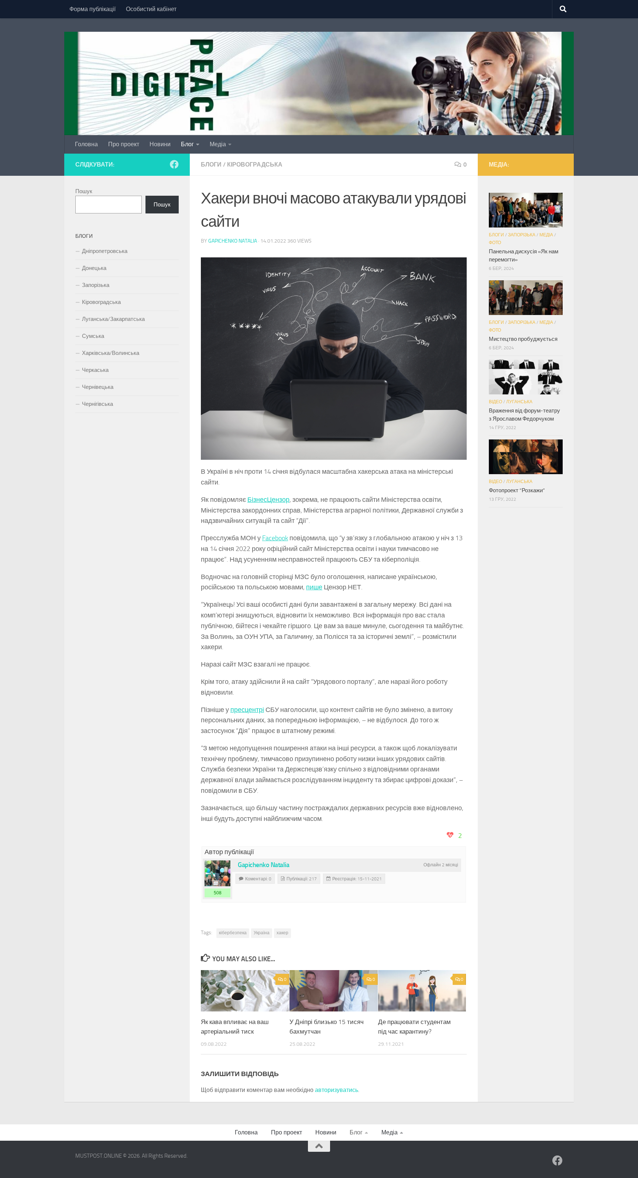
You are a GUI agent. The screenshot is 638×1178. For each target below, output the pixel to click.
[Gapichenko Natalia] (217, 873)
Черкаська (95, 370)
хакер (282, 932)
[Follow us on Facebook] (174, 164)
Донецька (94, 268)
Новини (160, 144)
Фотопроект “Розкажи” (517, 490)
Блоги (211, 164)
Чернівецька (97, 387)
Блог (187, 144)
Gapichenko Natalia (232, 241)
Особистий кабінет (151, 9)
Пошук (83, 191)
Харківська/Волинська (110, 353)
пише (314, 587)
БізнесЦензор (268, 500)
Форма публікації (92, 9)
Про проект (123, 144)
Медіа (218, 144)
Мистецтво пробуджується (523, 339)
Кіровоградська (254, 164)
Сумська (93, 336)
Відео (495, 401)
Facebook (275, 538)
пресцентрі (247, 710)
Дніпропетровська (104, 251)
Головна (86, 144)
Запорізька (95, 285)
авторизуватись (336, 1089)
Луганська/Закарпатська (113, 319)
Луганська (519, 401)
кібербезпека (233, 932)
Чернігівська (97, 404)
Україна (262, 932)
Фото (495, 242)
